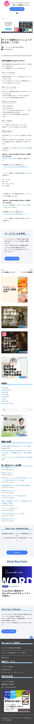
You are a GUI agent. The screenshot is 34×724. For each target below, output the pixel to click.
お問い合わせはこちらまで (10, 158)
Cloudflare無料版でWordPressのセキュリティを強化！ (16, 446)
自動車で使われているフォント (9, 490)
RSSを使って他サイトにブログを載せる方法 (13, 496)
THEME (3, 401)
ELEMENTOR (27, 173)
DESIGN (3, 388)
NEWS (3, 392)
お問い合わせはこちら (20, 148)
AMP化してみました (7, 472)
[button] (17, 13)
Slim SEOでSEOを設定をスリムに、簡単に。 (13, 513)
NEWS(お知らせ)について (8, 519)
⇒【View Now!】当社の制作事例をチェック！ (15, 214)
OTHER (3, 394)
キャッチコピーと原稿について (9, 508)
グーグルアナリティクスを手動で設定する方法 (14, 457)
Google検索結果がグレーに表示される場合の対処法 (15, 485)
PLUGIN (3, 396)
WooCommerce (5, 403)
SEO (2, 399)
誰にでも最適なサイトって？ (9, 467)
